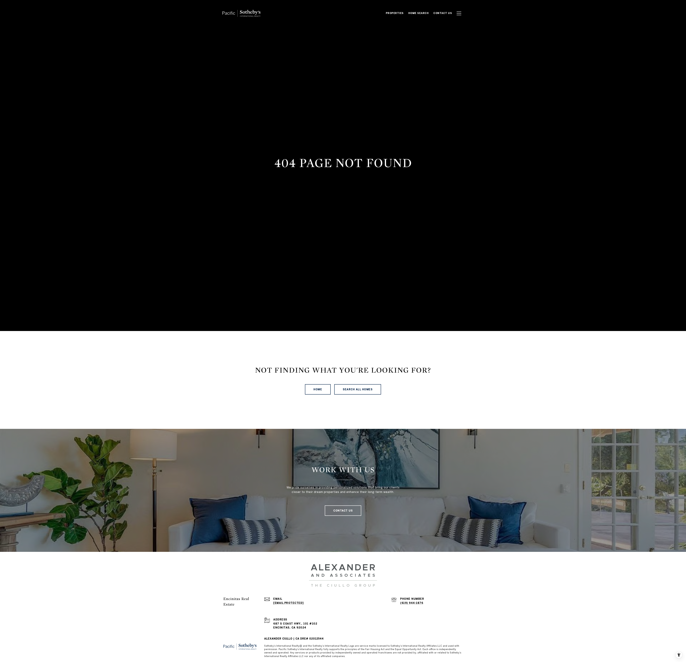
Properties (395, 13)
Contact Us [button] (343, 510)
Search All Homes (357, 389)
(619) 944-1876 (411, 602)
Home (318, 389)
